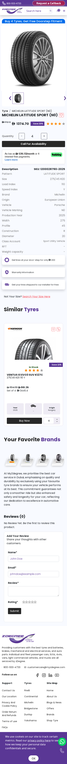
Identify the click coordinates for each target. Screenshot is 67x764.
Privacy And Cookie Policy (9, 704)
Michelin (29, 702)
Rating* (13, 602)
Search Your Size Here (36, 296)
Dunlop (28, 714)
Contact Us (8, 690)
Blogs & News (54, 702)
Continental (31, 696)
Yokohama (30, 720)
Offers (50, 708)
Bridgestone (31, 708)
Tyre (5, 111)
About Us (52, 696)
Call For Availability (33, 144)
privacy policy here (39, 740)
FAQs (5, 727)
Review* (13, 583)
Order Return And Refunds (9, 713)
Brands (50, 714)
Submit (14, 611)
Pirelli (27, 690)
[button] (24, 602)
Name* (12, 552)
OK (33, 758)
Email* (12, 568)
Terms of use (9, 721)
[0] (57, 11)
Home (50, 690)
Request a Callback (48, 3)
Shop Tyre (52, 720)
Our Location (9, 696)
